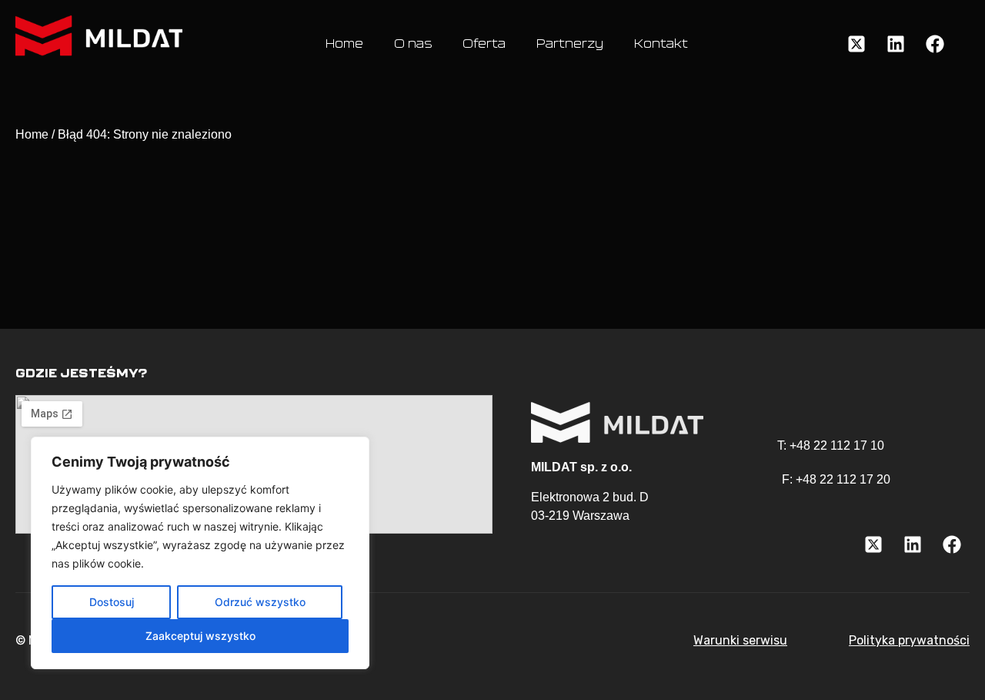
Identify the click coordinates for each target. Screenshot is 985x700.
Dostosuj (111, 601)
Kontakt (661, 44)
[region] (200, 553)
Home (344, 44)
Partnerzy (569, 44)
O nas (413, 44)
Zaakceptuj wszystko (200, 635)
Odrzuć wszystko (260, 601)
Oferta (484, 44)
